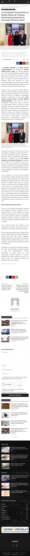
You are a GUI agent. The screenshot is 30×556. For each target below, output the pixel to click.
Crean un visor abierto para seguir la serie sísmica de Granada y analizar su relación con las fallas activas (19, 422)
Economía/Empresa (5, 341)
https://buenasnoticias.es (15, 311)
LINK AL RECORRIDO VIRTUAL (8, 264)
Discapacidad (4, 325)
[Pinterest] (24, 63)
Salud (14, 9)
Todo (13, 472)
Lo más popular (25, 472)
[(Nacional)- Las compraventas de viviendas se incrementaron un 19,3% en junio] (5, 450)
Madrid (11, 9)
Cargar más (14, 437)
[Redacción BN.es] (2, 59)
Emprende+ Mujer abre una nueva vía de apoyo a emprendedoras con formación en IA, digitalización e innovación (19, 338)
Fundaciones (6, 9)
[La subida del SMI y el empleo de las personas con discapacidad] (5, 493)
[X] (20, 63)
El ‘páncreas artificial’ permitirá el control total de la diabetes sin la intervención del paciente (19, 477)
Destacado (18, 472)
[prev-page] (2, 344)
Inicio (2, 6)
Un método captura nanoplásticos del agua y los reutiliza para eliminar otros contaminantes (19, 414)
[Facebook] (17, 63)
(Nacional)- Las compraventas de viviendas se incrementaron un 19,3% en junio (19, 449)
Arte (5, 6)
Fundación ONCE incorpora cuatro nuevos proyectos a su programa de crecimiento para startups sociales (18, 331)
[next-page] (4, 344)
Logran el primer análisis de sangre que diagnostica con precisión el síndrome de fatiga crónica (19, 485)
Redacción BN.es (7, 59)
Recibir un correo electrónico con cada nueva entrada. (14, 392)
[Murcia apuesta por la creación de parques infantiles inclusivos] (5, 466)
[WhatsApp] (27, 63)
